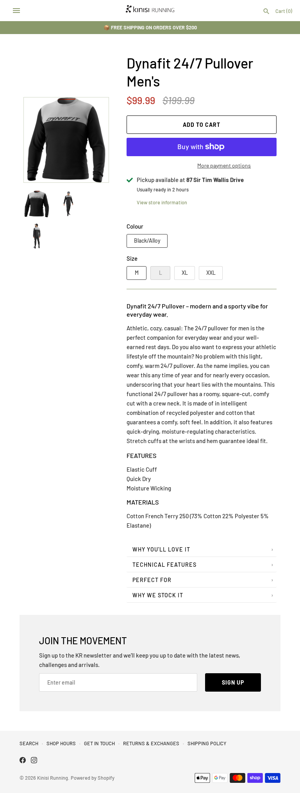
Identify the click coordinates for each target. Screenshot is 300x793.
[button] (92, 139)
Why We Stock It (157, 595)
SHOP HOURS (61, 743)
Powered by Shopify (92, 778)
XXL (211, 272)
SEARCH (29, 743)
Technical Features (164, 564)
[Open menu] (16, 10)
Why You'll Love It (161, 549)
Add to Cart (201, 124)
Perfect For (151, 580)
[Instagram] (34, 761)
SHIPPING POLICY (207, 743)
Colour (135, 226)
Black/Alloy (147, 240)
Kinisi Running (52, 778)
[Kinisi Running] (150, 10)
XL (185, 272)
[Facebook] (23, 761)
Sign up (233, 682)
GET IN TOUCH (99, 743)
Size (132, 258)
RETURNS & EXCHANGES (151, 743)
